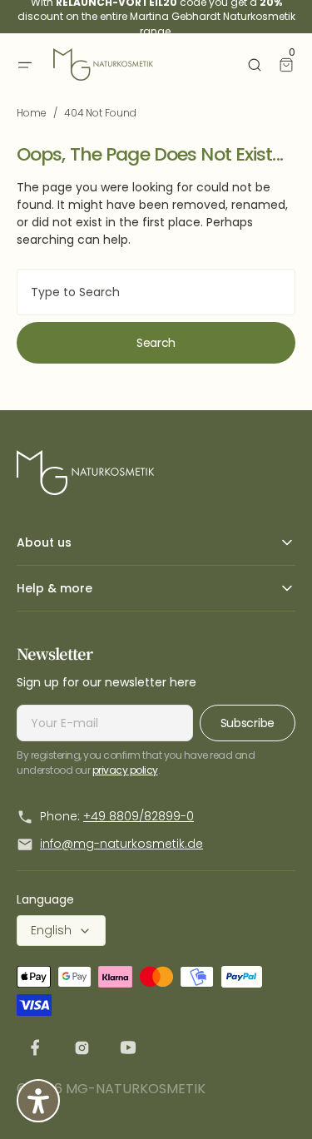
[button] (25, 65)
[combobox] (156, 292)
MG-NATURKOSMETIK (136, 1088)
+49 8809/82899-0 (138, 816)
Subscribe (247, 723)
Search (156, 342)
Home (32, 113)
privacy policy (125, 770)
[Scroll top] (274, 1101)
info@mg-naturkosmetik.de (121, 843)
